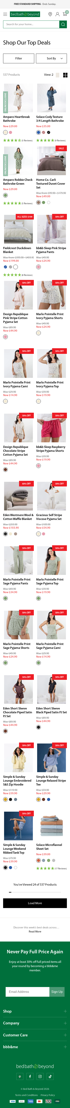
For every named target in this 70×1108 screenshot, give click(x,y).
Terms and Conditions (26, 1095)
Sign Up (57, 991)
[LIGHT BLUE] (5, 267)
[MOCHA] (38, 202)
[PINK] (38, 267)
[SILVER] (53, 860)
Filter (18, 58)
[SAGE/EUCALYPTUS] (48, 860)
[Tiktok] (50, 1076)
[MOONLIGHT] (15, 534)
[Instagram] (40, 1076)
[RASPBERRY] (38, 465)
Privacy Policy (48, 1095)
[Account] (57, 14)
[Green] (5, 195)
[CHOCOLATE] (5, 469)
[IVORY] (5, 132)
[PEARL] (15, 267)
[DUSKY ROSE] (43, 132)
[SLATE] (15, 799)
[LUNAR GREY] (10, 267)
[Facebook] (29, 1076)
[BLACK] (38, 727)
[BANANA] (5, 799)
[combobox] (28, 24)
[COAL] (5, 534)
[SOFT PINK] (10, 132)
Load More (35, 903)
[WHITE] (48, 202)
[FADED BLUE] (48, 799)
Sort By (51, 58)
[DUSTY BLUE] (43, 860)
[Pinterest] (19, 1076)
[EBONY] (48, 132)
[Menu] (5, 14)
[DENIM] (38, 132)
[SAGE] (43, 202)
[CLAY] (38, 860)
